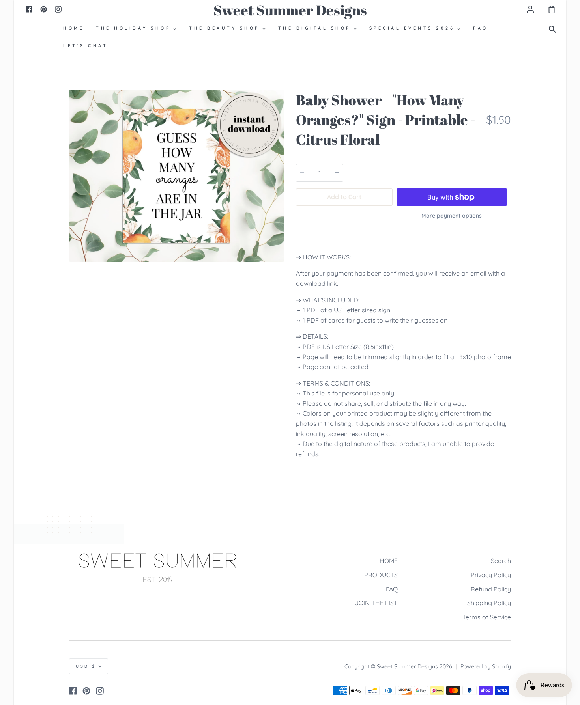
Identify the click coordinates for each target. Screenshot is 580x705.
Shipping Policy (489, 603)
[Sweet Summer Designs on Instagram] (100, 691)
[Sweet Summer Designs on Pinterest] (86, 691)
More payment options (451, 215)
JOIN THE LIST (376, 603)
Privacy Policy (491, 575)
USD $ (86, 666)
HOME (389, 561)
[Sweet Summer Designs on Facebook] (73, 691)
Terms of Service (486, 617)
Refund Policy (491, 589)
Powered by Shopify (485, 666)
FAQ (392, 589)
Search (501, 561)
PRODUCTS (381, 575)
